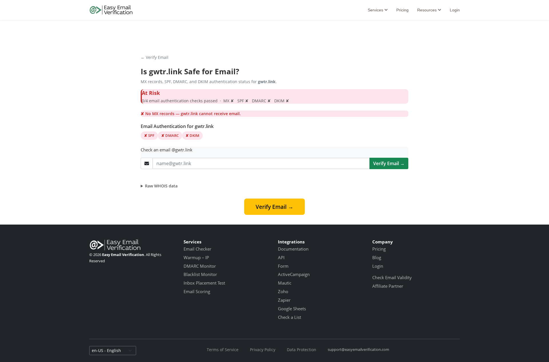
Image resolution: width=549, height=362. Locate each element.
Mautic (284, 283)
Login (455, 10)
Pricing (402, 10)
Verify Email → (389, 163)
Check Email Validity (392, 277)
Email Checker (197, 249)
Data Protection (301, 349)
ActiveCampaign (294, 274)
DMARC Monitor (200, 266)
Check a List (289, 317)
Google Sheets (292, 308)
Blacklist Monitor (200, 274)
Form (283, 266)
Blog (376, 257)
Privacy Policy (262, 349)
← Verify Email (154, 57)
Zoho (283, 291)
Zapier (284, 300)
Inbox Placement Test (204, 283)
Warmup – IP (196, 257)
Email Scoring (197, 291)
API (281, 257)
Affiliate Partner (387, 286)
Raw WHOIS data (161, 186)
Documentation (293, 249)
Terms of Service (222, 349)
